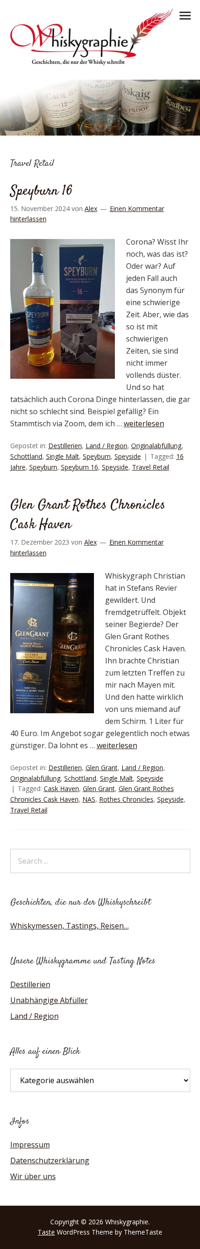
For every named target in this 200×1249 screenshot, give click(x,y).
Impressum (30, 1145)
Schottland (26, 456)
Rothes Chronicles (126, 799)
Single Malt (62, 456)
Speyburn (97, 456)
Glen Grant (102, 767)
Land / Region (106, 445)
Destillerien (65, 445)
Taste (46, 1232)
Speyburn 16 (41, 191)
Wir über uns (33, 1176)
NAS (88, 799)
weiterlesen (144, 423)
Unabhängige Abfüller (49, 1000)
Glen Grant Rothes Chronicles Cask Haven (88, 515)
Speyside (127, 456)
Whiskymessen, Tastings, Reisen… (69, 926)
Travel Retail (150, 467)
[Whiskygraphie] (91, 62)
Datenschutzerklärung (49, 1160)
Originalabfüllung (156, 445)
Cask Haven (61, 788)
